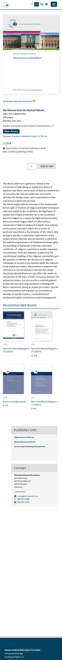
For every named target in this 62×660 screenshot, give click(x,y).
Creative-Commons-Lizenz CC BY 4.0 (29, 136)
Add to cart (47, 166)
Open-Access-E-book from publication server (25, 148)
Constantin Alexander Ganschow (17, 101)
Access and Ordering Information (29, 446)
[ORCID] (33, 101)
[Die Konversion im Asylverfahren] (31, 54)
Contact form (19, 491)
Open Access (11, 131)
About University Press (24, 442)
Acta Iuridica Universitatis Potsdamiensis (30, 125)
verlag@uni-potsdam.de (27, 496)
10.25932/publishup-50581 (20, 151)
